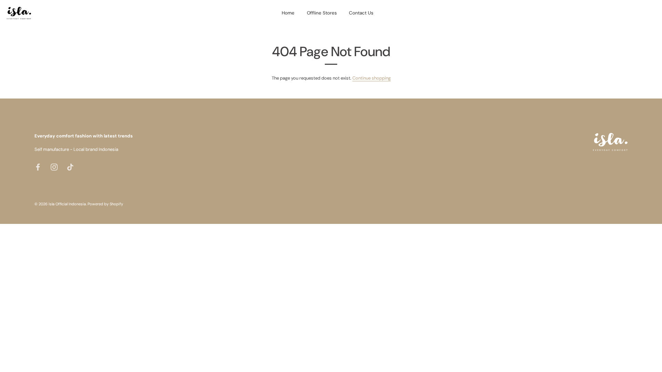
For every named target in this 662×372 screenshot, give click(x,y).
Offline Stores (322, 13)
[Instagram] (54, 166)
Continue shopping (371, 78)
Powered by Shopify (105, 204)
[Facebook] (37, 166)
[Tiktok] (70, 166)
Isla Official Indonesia (67, 204)
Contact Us (361, 13)
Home (288, 13)
